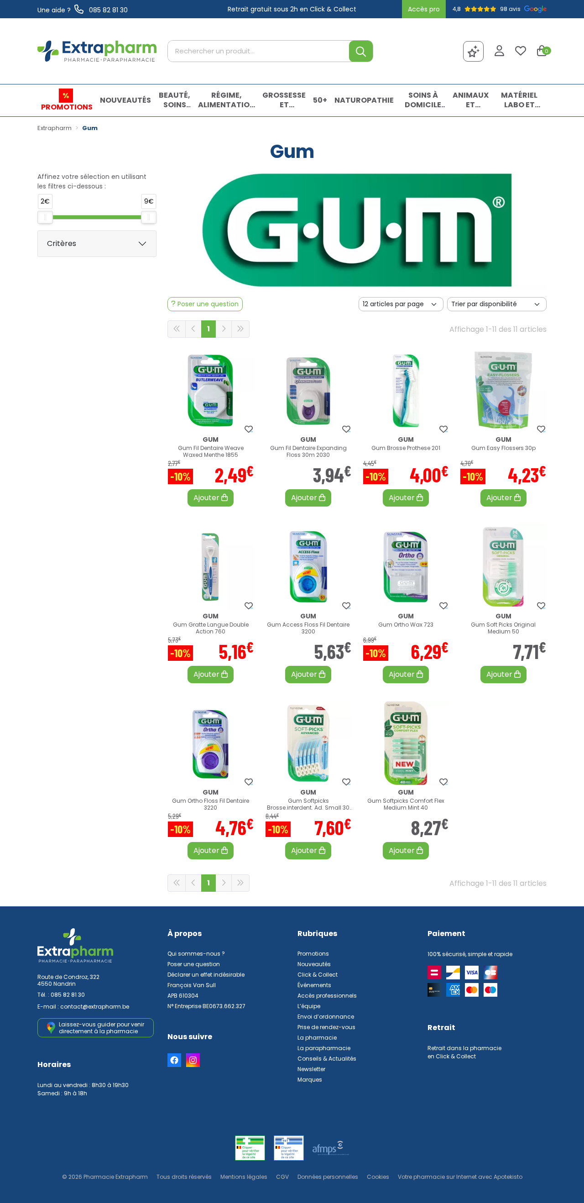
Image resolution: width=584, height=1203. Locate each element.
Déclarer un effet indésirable (206, 974)
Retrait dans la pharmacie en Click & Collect (464, 1052)
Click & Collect (317, 974)
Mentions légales (243, 1177)
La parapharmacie (323, 1048)
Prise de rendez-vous (326, 1027)
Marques (309, 1079)
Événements (314, 985)
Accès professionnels (327, 995)
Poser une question (193, 964)
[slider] (45, 217)
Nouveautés (314, 964)
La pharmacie (317, 1037)
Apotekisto (460, 1177)
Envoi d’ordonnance (325, 1016)
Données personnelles (327, 1177)
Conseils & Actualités (326, 1058)
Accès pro (424, 9)
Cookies (378, 1177)
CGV (282, 1177)
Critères (61, 243)
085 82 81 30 (68, 995)
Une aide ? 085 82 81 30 (82, 10)
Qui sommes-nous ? (196, 953)
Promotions (313, 953)
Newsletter (311, 1069)
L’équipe (308, 1006)
